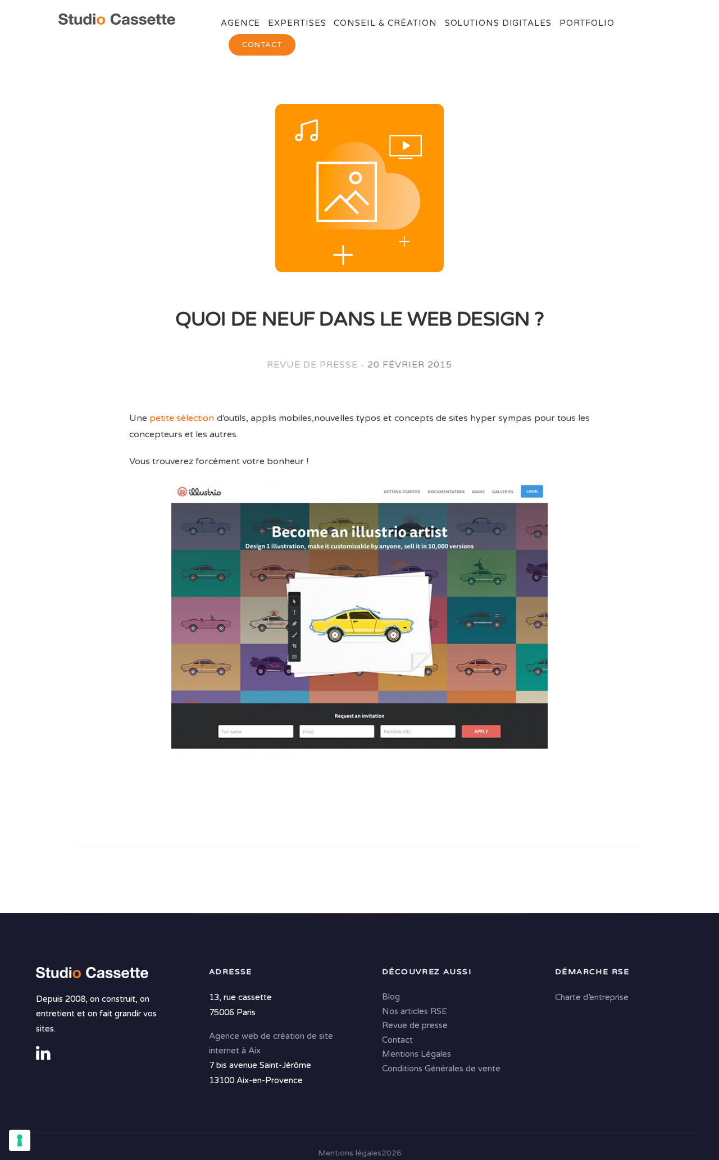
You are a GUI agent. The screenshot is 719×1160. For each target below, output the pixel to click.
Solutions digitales (498, 23)
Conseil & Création (385, 23)
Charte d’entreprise (592, 998)
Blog (391, 997)
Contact (262, 44)
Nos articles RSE (414, 1011)
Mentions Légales (416, 1054)
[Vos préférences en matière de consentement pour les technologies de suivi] (19, 1140)
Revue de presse (312, 364)
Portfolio (587, 23)
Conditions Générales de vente (441, 1068)
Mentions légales (349, 1153)
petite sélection (181, 418)
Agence (240, 23)
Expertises (297, 23)
